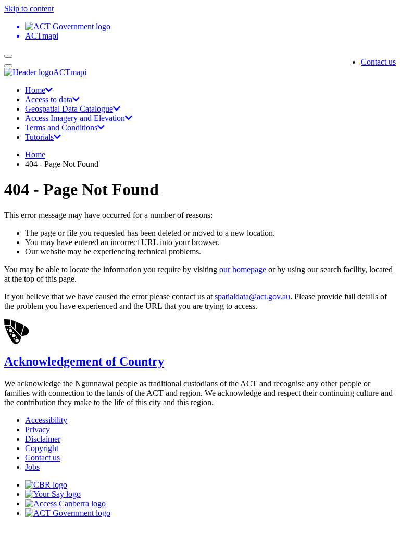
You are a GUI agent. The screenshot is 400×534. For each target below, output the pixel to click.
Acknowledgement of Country (84, 361)
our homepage (242, 269)
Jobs (32, 467)
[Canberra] (46, 484)
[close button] (8, 65)
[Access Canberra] (65, 503)
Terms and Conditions (61, 127)
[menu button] (8, 56)
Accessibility (46, 420)
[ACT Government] (67, 512)
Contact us (378, 61)
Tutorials (39, 136)
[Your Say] (53, 494)
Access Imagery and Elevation (75, 118)
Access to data (48, 99)
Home (35, 90)
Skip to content (29, 8)
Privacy (37, 429)
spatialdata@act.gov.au (252, 296)
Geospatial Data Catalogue (69, 108)
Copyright (41, 448)
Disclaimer (42, 438)
